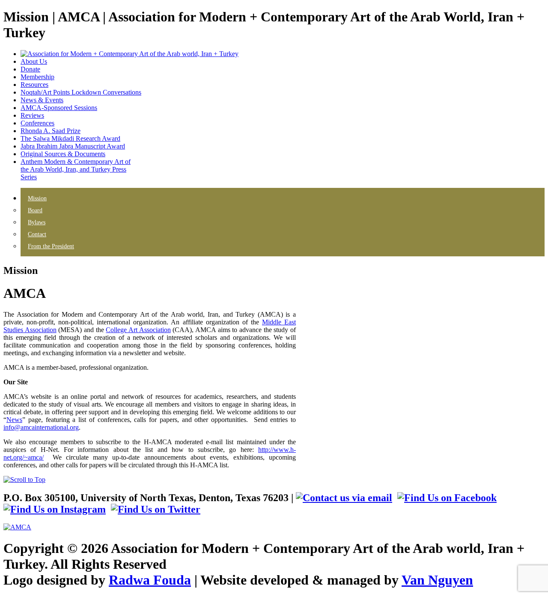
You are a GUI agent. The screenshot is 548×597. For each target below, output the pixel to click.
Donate (30, 69)
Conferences (37, 123)
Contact (37, 234)
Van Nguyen (437, 580)
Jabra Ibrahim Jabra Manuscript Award (73, 146)
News (14, 419)
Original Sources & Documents (63, 153)
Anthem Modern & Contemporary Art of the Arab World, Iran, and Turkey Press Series (76, 169)
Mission (37, 198)
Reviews (32, 115)
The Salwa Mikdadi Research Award (70, 138)
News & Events (42, 100)
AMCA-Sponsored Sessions (59, 107)
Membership (37, 76)
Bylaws (36, 222)
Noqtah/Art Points (81, 92)
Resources (34, 84)
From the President (51, 246)
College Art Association (138, 329)
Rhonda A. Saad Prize (50, 130)
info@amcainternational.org (41, 427)
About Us (34, 61)
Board (35, 210)
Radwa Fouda (150, 580)
